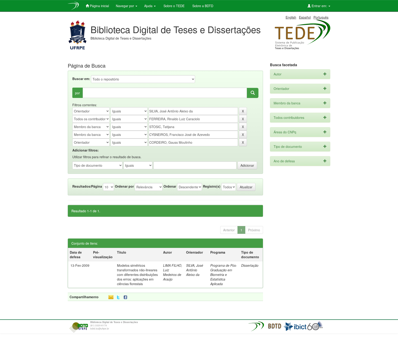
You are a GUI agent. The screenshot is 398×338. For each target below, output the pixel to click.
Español (305, 17)
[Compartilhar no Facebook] (126, 297)
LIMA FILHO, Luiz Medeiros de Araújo (172, 272)
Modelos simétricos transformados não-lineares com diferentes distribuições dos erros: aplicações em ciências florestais (137, 274)
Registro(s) (211, 186)
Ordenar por (124, 186)
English (291, 17)
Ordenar (170, 186)
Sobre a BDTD (202, 5)
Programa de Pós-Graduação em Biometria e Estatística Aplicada (223, 274)
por (77, 93)
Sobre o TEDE (173, 5)
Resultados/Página (87, 186)
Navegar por (125, 5)
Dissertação (249, 265)
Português (320, 17)
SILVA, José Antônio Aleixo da (194, 270)
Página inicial (99, 5)
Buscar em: (81, 78)
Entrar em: (319, 5)
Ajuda (148, 5)
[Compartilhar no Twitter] (118, 297)
